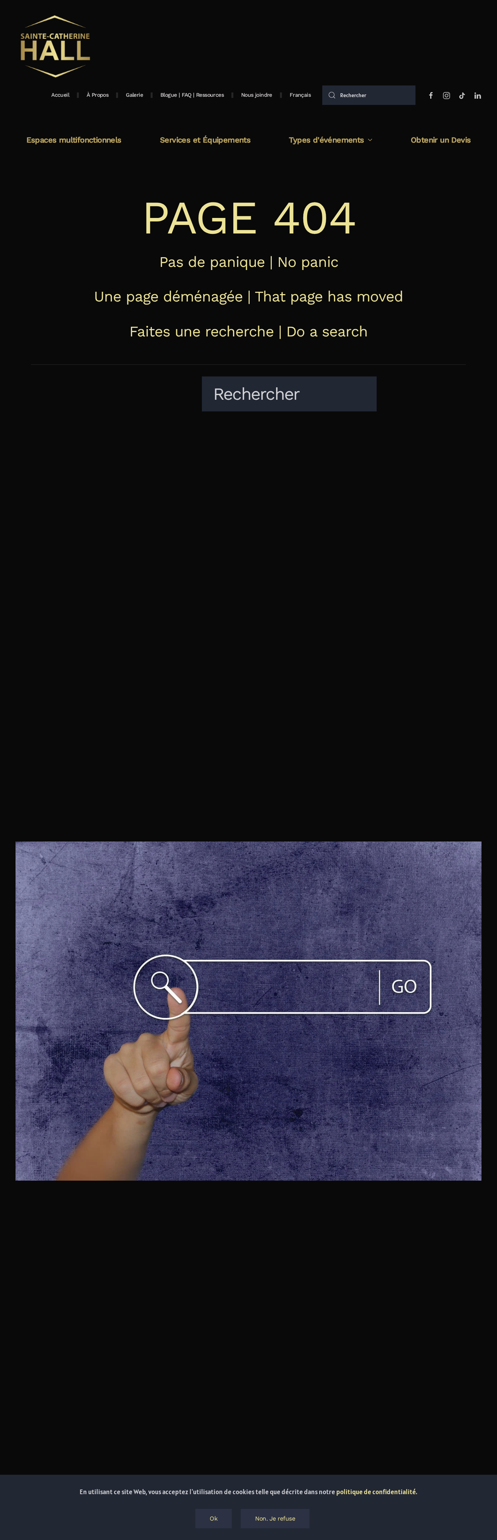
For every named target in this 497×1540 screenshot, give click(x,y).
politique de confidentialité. (376, 1492)
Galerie (134, 95)
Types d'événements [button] (326, 140)
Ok (213, 1518)
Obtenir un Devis (441, 140)
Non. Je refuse (275, 1518)
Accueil (60, 95)
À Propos (97, 95)
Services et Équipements (205, 140)
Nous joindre (256, 95)
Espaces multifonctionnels (74, 140)
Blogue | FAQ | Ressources (192, 95)
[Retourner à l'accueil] (54, 46)
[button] (300, 95)
